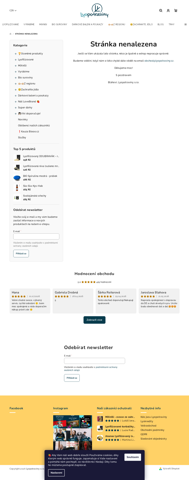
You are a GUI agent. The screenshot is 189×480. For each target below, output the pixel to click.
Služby (22, 137)
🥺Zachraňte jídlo (28, 89)
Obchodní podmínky (152, 430)
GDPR (144, 434)
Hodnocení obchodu (94, 273)
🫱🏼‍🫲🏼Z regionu (26, 83)
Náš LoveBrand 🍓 (29, 101)
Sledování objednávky (154, 438)
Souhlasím (133, 457)
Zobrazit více (94, 319)
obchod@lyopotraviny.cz (159, 60)
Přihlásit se (21, 253)
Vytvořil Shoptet (171, 468)
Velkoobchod (148, 425)
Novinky (23, 119)
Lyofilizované (26, 59)
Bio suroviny (25, 77)
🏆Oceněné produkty (30, 53)
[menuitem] (10, 24)
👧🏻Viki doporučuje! (29, 113)
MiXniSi (22, 65)
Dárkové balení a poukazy (33, 95)
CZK (12, 10)
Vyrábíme (23, 71)
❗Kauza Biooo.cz (28, 131)
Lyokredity (147, 421)
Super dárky (25, 107)
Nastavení (56, 472)
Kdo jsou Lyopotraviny (154, 417)
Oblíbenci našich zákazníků (34, 125)
